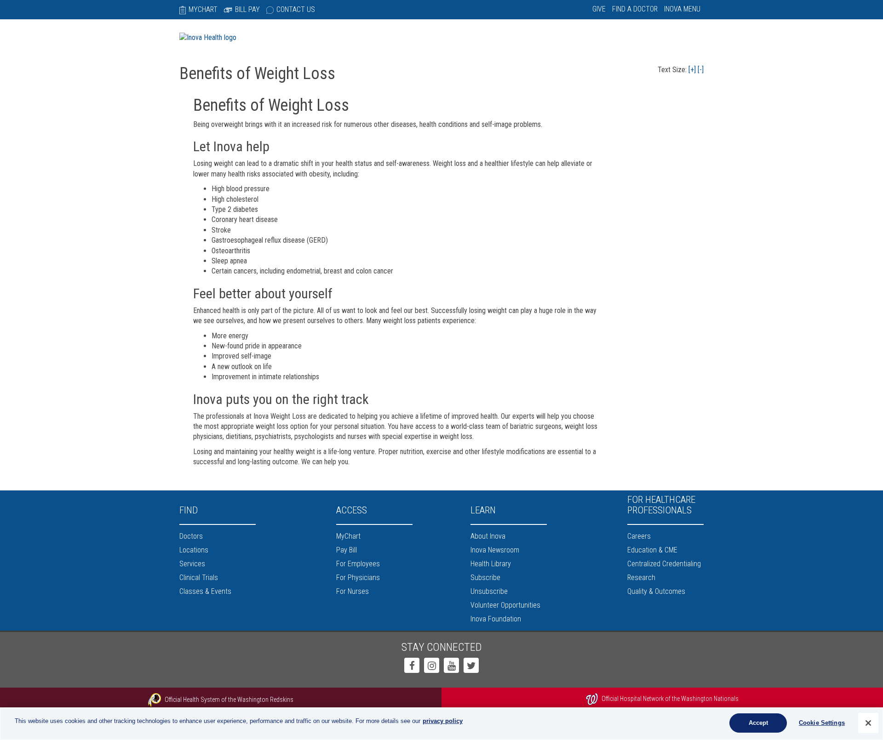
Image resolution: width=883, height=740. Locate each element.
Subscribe (485, 577)
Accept (758, 722)
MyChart (203, 9)
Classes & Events (205, 591)
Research (641, 577)
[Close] (868, 723)
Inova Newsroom (494, 550)
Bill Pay (247, 9)
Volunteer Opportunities (505, 605)
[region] (441, 723)
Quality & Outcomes (656, 591)
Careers (639, 536)
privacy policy (443, 720)
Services (192, 563)
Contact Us (295, 9)
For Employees (358, 563)
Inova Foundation (495, 619)
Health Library (490, 563)
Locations (193, 550)
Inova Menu (682, 9)
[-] (701, 69)
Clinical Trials (198, 577)
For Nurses (352, 591)
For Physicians (358, 577)
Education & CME (652, 550)
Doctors (191, 536)
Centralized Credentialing (664, 563)
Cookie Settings (822, 722)
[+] (692, 69)
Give (599, 9)
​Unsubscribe (489, 591)
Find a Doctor (635, 9)
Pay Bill (346, 550)
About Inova (487, 536)
